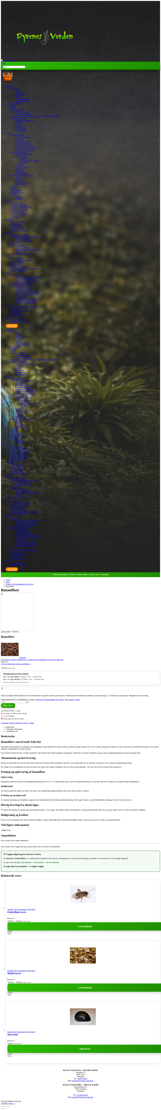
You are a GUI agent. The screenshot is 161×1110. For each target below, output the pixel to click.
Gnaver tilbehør (16, 224)
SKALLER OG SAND (19, 209)
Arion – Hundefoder (22, 137)
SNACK (13, 186)
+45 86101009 (82, 1095)
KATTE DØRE (16, 264)
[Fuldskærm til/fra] (4, 1106)
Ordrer (17, 91)
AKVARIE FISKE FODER (20, 284)
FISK (8, 273)
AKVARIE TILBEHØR (19, 286)
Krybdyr (9, 233)
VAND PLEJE (16, 309)
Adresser (18, 97)
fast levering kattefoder (23, 260)
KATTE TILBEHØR (18, 271)
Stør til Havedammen (23, 114)
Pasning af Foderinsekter (24, 120)
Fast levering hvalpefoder (24, 150)
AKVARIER (15, 313)
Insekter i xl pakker (22, 239)
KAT (7, 256)
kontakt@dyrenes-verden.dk (82, 1081)
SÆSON (13, 195)
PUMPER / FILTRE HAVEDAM (28, 277)
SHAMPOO (24, 158)
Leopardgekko (20, 129)
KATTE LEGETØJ (17, 267)
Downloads (19, 95)
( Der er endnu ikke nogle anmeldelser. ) (16, 664)
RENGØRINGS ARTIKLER (26, 300)
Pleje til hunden (21, 156)
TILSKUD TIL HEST (18, 322)
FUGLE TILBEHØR (18, 214)
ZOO (8, 324)
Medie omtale (15, 103)
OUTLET (12, 326)
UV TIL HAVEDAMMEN (25, 279)
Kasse (11, 1103)
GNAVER (10, 220)
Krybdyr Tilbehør (16, 245)
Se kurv (4, 1103)
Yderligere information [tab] (14, 729)
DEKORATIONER (17, 315)
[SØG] (26, 67)
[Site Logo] (38, 61)
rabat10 (71, 700)
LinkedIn (17, 723)
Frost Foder (14, 243)
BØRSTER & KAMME (29, 161)
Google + (25, 723)
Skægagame (19, 127)
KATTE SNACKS (17, 262)
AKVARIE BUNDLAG (19, 311)
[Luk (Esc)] (9, 1106)
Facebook (4, 723)
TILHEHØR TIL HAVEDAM (26, 281)
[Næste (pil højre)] (4, 1108)
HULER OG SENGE (23, 154)
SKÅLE (13, 188)
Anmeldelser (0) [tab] (12, 731)
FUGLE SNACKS (17, 211)
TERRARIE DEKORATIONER (27, 250)
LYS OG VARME (22, 247)
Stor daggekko (20, 131)
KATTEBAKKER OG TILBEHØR (24, 269)
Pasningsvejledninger (18, 118)
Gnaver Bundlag (16, 226)
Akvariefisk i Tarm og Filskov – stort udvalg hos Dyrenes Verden (34, 116)
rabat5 (77, 700)
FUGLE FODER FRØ (19, 205)
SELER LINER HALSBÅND (21, 175)
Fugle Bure (14, 218)
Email (31, 723)
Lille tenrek (19, 122)
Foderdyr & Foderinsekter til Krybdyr (24, 237)
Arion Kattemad (16, 258)
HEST (8, 317)
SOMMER (19, 199)
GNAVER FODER (17, 222)
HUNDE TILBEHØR (18, 152)
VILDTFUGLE (16, 203)
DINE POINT (20, 93)
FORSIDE (10, 86)
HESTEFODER (16, 320)
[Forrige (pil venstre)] (2, 1108)
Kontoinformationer (22, 99)
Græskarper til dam (22, 112)
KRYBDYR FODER (18, 235)
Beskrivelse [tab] (10, 727)
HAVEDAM (15, 275)
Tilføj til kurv (8, 705)
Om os (12, 108)
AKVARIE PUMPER (23, 290)
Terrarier (18, 252)
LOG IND (14, 89)
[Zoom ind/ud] (2, 1106)
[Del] (7, 1106)
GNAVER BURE (17, 228)
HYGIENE (24, 163)
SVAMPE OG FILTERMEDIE (27, 292)
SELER (18, 180)
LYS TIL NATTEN (22, 167)
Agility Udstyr (20, 169)
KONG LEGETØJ (17, 192)
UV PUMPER (20, 296)
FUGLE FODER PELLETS (21, 207)
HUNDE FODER (17, 135)
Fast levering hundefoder (24, 146)
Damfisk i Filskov (17, 110)
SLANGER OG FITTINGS (25, 298)
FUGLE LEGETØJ (17, 216)
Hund (8, 133)
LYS (12, 305)
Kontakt (13, 106)
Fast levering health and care (25, 148)
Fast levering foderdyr (23, 241)
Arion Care (19, 139)
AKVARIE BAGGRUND (25, 303)
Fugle (8, 201)
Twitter (11, 723)
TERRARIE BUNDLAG (20, 254)
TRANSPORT (16, 190)
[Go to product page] (82, 894)
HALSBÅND (20, 182)
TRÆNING (19, 171)
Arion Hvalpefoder (22, 142)
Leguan (18, 125)
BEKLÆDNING (21, 173)
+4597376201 (82, 1079)
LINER (18, 178)
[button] (4, 64)
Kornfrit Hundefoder (23, 144)
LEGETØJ (19, 165)
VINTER (18, 197)
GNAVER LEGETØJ (18, 231)
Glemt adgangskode (22, 101)
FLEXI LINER (21, 184)
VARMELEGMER (22, 288)
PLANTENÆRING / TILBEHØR (23, 307)
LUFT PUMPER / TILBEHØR (27, 294)
